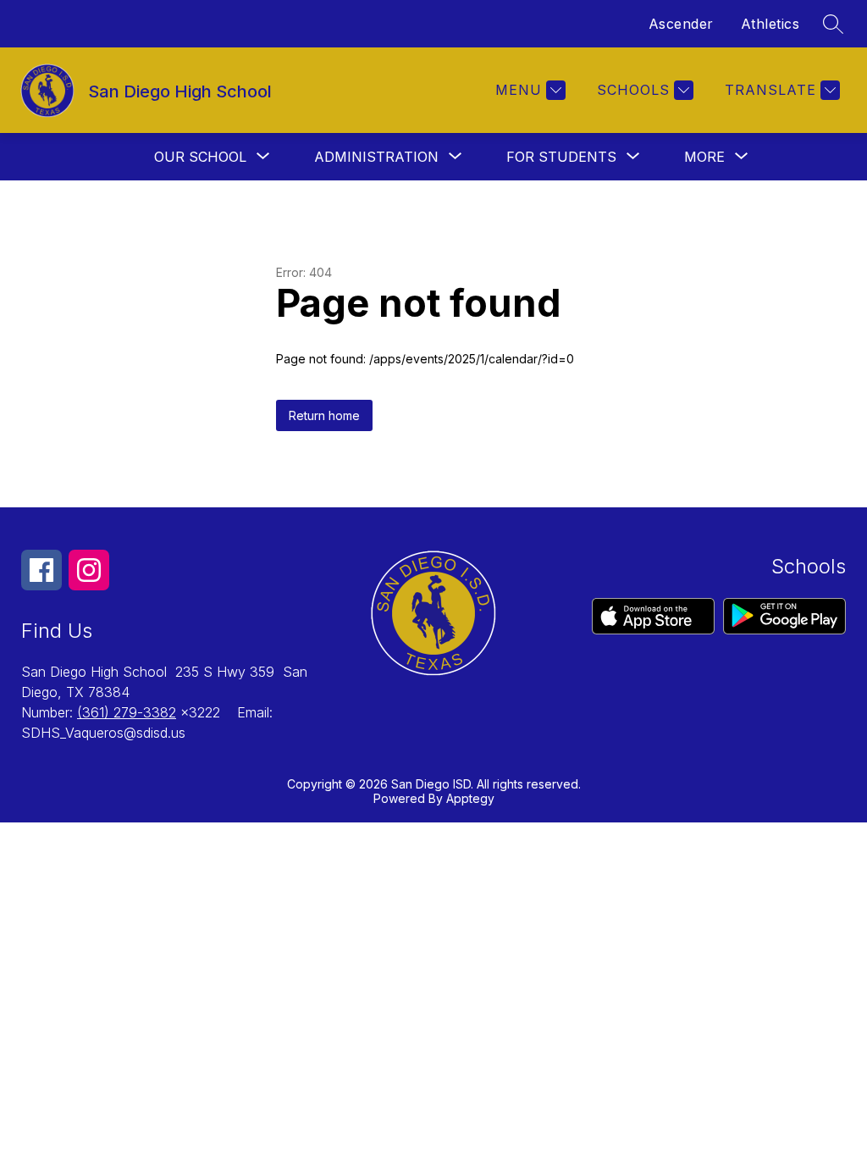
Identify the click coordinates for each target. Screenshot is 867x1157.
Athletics (770, 23)
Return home (324, 415)
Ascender (681, 23)
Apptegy (470, 798)
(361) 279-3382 (126, 712)
